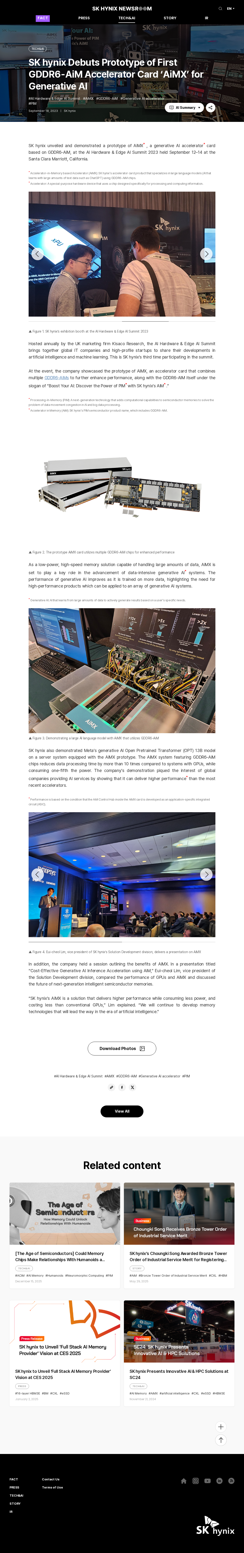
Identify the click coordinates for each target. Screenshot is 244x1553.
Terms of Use (52, 1487)
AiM (134, 1275)
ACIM (21, 1275)
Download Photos (118, 1048)
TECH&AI (126, 18)
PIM (33, 103)
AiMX (89, 98)
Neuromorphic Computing (85, 1275)
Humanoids (55, 1275)
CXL (214, 1275)
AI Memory (36, 1275)
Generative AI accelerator (143, 98)
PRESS (84, 18)
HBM (223, 1275)
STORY (170, 18)
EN (229, 8)
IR (206, 18)
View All (122, 1111)
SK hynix (70, 111)
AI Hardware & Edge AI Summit (55, 98)
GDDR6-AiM (108, 98)
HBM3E (220, 1393)
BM (46, 1393)
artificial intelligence (176, 1393)
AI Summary (185, 108)
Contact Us (51, 1479)
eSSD (66, 1393)
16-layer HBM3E (28, 1393)
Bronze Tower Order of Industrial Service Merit (174, 1275)
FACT (43, 18)
